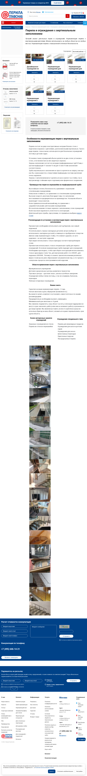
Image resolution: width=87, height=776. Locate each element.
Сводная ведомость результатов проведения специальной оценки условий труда (50, 742)
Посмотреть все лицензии (12, 131)
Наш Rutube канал (81, 723)
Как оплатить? (68, 23)
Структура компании (7, 710)
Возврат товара (34, 717)
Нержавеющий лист (21, 707)
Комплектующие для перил (36, 23)
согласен (6, 684)
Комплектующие (6, 27)
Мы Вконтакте (81, 711)
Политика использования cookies (49, 708)
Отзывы (32, 713)
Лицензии (6, 115)
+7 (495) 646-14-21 (64, 123)
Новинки (50, 680)
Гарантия (33, 710)
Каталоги (6, 60)
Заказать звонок (78, 17)
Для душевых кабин (21, 726)
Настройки (79, 771)
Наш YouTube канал (80, 717)
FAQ (2, 721)
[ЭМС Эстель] (12, 101)
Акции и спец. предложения (55, 685)
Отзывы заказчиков (10, 89)
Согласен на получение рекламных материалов (13, 686)
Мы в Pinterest (80, 734)
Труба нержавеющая (21, 704)
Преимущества (5, 724)
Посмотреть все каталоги (9, 81)
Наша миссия (5, 727)
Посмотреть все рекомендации (12, 107)
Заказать (35, 72)
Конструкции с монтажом (17, 27)
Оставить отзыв (82, 739)
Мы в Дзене (80, 728)
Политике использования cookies (44, 767)
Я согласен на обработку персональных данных (71, 640)
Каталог (47, 754)
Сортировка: (67, 51)
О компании (54, 23)
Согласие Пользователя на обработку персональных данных (49, 718)
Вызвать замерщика (11, 657)
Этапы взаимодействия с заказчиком (6, 716)
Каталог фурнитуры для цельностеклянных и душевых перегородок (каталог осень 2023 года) (15, 75)
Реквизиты (33, 701)
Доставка (33, 707)
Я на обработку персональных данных (13, 684)
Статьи (3, 707)
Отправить (73, 680)
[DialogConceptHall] (12, 94)
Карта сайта (48, 749)
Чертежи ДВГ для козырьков (13, 64)
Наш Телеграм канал (80, 704)
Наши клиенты (5, 701)
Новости (3, 704)
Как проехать (62, 735)
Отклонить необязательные (65, 771)
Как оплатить (34, 704)
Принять (51, 771)
